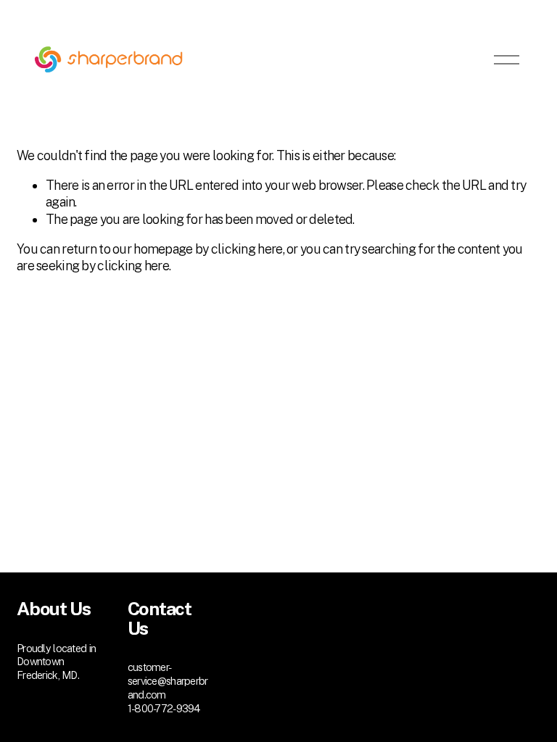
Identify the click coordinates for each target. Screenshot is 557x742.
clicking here (247, 249)
